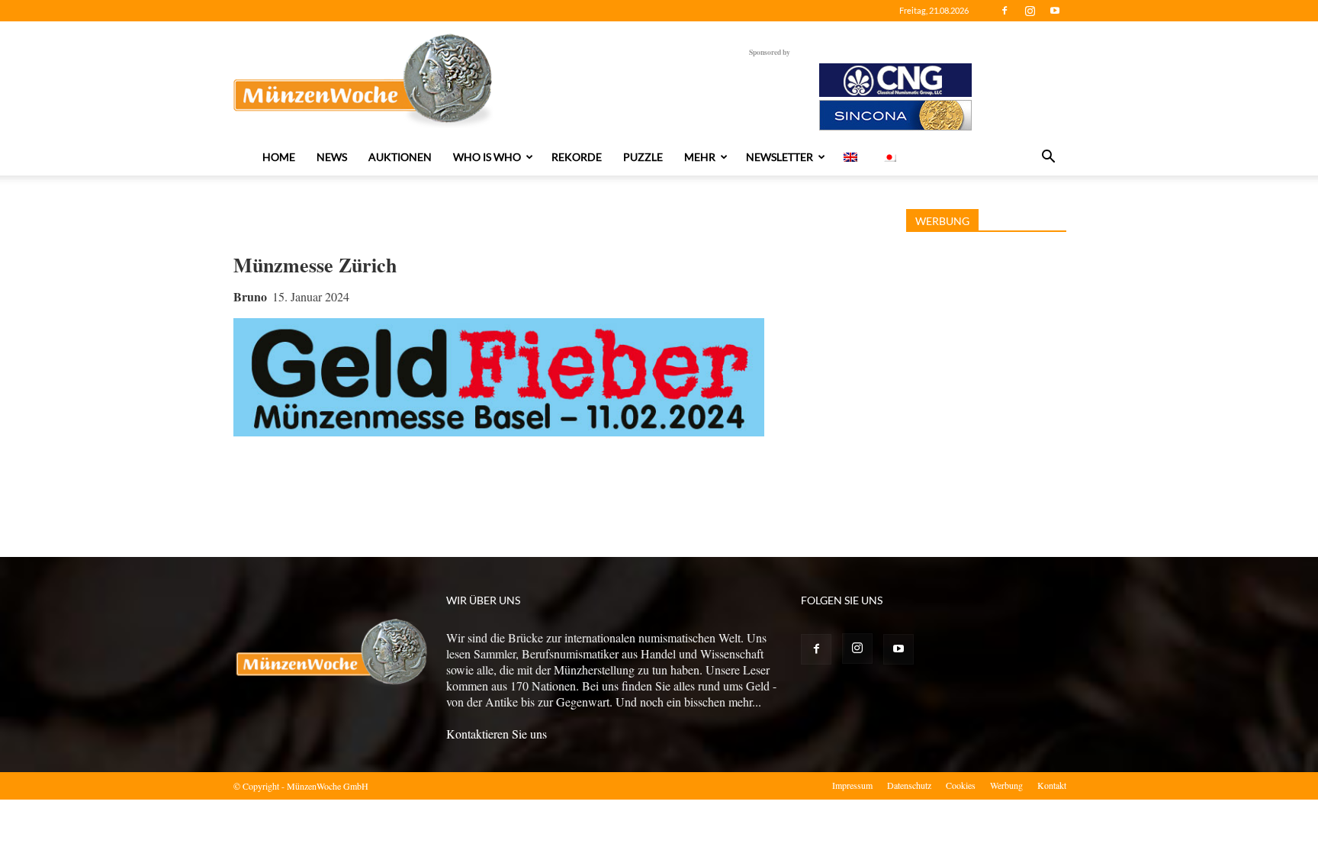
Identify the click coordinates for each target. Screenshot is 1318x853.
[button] (1048, 158)
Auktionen (400, 156)
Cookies (961, 785)
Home (278, 156)
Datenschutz (909, 785)
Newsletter (779, 156)
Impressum (852, 785)
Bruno (250, 296)
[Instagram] (1029, 10)
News (332, 156)
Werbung (1006, 785)
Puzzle (643, 156)
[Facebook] (1004, 10)
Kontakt (1051, 785)
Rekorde (576, 156)
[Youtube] (1054, 10)
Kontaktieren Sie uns (496, 734)
